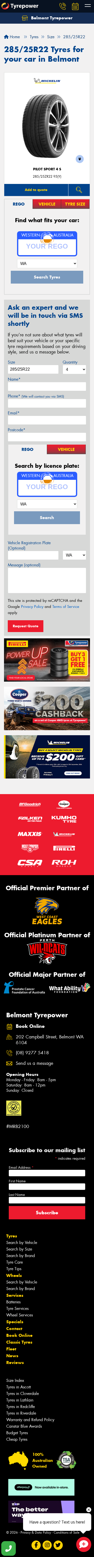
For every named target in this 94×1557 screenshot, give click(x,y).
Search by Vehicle (21, 1242)
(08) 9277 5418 (32, 1053)
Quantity (70, 362)
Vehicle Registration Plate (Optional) (29, 545)
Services (14, 1295)
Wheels (14, 1275)
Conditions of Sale (66, 1532)
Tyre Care (14, 1262)
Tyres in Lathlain (19, 1400)
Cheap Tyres (16, 1439)
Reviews (15, 1362)
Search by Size (19, 1249)
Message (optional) (24, 565)
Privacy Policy (32, 606)
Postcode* (16, 430)
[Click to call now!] (63, 6)
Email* (14, 413)
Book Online (19, 1335)
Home (14, 37)
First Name (17, 1181)
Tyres (11, 1236)
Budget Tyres (17, 1432)
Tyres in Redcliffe (20, 1406)
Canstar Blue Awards (24, 1426)
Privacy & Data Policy (36, 1532)
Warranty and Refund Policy (30, 1419)
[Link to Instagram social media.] (47, 1545)
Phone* (36, 396)
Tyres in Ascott (18, 1387)
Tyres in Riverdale (21, 1413)
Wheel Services (19, 1315)
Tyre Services (17, 1308)
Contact (14, 1328)
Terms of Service (65, 606)
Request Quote (25, 626)
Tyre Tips (13, 1268)
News (12, 1355)
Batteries (13, 1302)
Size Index (15, 1380)
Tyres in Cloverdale (22, 1393)
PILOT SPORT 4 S (47, 169)
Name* (14, 379)
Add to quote (36, 189)
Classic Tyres (19, 1342)
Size (11, 362)
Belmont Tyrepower (51, 18)
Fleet (11, 1349)
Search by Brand (20, 1255)
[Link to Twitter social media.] (58, 1545)
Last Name (17, 1194)
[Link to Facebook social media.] (36, 1545)
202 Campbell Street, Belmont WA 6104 (50, 1040)
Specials (14, 1322)
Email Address (21, 1167)
